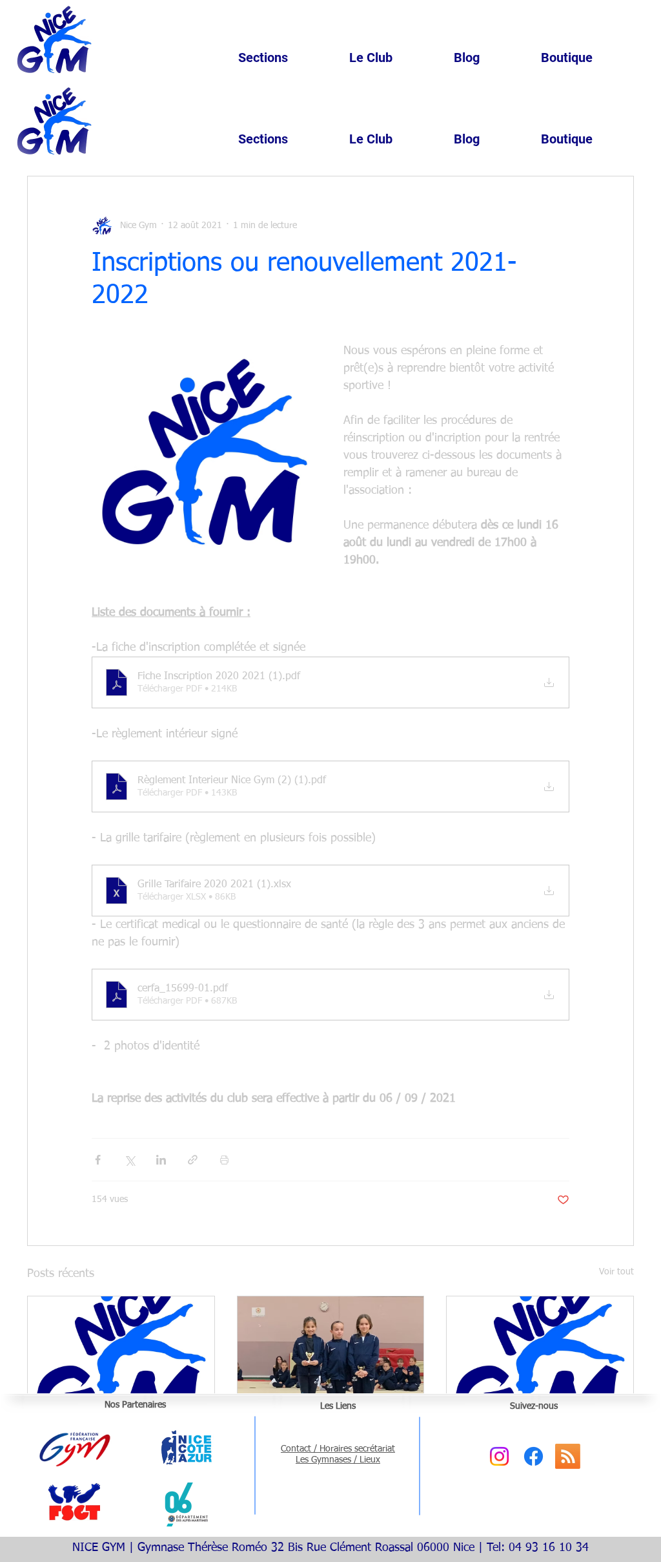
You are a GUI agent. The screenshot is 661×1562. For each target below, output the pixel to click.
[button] (287, 57)
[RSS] (567, 1456)
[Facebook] (533, 1456)
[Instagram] (499, 1456)
